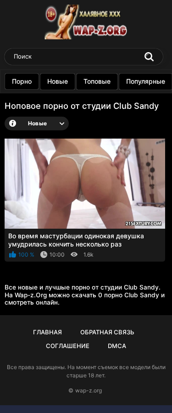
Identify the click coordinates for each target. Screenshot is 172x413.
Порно (22, 81)
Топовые (97, 81)
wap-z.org (88, 390)
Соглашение (67, 345)
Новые (57, 81)
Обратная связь (107, 332)
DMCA (117, 345)
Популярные (145, 81)
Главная (47, 332)
